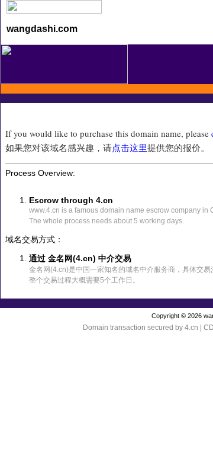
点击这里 (129, 147)
